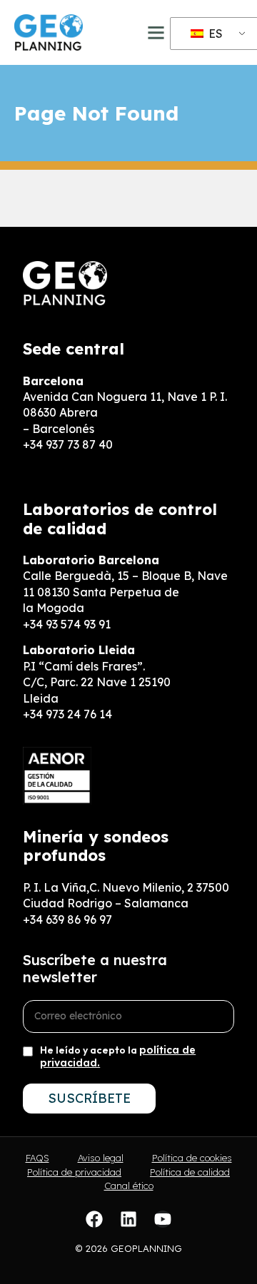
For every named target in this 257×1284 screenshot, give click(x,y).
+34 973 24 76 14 (67, 714)
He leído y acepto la (118, 1056)
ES (214, 33)
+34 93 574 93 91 (67, 624)
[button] (156, 32)
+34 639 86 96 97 (67, 919)
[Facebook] (94, 1219)
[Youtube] (162, 1219)
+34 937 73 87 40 (68, 444)
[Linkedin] (128, 1219)
